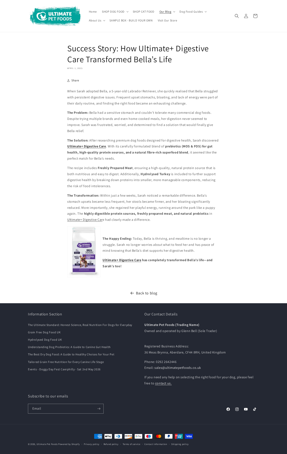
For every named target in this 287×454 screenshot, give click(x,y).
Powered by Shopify (69, 444)
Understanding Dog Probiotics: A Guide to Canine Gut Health (69, 347)
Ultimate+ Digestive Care (122, 260)
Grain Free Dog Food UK (44, 332)
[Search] (236, 16)
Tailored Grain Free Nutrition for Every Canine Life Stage (66, 362)
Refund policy (111, 444)
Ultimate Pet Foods (47, 444)
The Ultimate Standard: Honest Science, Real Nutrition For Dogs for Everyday (80, 325)
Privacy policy (91, 444)
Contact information (155, 444)
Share (75, 80)
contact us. (163, 383)
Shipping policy (180, 444)
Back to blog (146, 293)
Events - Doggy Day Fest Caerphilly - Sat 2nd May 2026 (64, 369)
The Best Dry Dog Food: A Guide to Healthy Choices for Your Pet (71, 354)
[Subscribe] (98, 409)
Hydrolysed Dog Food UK (45, 339)
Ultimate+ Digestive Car (85, 219)
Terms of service (131, 444)
